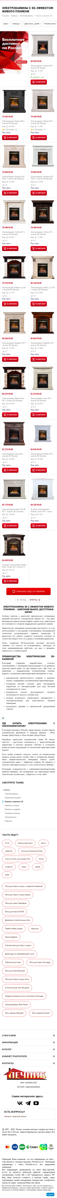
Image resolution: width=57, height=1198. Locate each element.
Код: (32, 71)
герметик (8, 851)
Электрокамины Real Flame (16, 1004)
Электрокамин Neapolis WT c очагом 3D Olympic (14, 344)
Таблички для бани (13, 962)
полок (41, 859)
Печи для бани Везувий (15, 971)
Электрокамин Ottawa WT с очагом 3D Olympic (42, 122)
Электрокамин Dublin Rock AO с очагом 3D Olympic (13, 399)
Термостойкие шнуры (14, 929)
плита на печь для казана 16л (17, 859)
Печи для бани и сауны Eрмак (17, 895)
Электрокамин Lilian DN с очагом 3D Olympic (12, 455)
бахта (43, 843)
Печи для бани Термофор (15, 903)
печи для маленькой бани (32, 851)
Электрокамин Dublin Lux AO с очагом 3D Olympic (14, 289)
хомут (23, 867)
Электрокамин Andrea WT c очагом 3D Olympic (42, 455)
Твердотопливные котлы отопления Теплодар (24, 996)
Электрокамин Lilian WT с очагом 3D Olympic (41, 399)
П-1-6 (7, 843)
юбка (7, 875)
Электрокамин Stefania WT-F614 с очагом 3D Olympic (42, 178)
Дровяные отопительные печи (17, 920)
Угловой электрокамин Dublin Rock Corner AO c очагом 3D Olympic (14, 566)
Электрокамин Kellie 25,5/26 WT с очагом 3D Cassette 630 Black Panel (13, 510)
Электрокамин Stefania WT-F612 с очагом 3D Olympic (13, 178)
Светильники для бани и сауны (18, 945)
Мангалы (35, 929)
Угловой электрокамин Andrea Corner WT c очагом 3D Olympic (42, 510)
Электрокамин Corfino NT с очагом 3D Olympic (42, 233)
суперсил (9, 867)
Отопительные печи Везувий (17, 988)
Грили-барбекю (11, 937)
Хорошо (50, 1194)
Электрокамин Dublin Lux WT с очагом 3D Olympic (43, 289)
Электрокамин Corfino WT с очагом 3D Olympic (13, 233)
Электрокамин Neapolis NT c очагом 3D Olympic (42, 344)
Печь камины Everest (41, 1013)
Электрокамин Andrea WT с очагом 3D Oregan (42, 67)
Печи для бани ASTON (14, 912)
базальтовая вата (25, 843)
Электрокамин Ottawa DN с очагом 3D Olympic (13, 122)
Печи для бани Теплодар (39, 962)
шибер (37, 867)
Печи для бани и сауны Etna (17, 979)
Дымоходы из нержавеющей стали (19, 954)
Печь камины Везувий (14, 1013)
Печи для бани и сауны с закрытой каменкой (23, 886)
